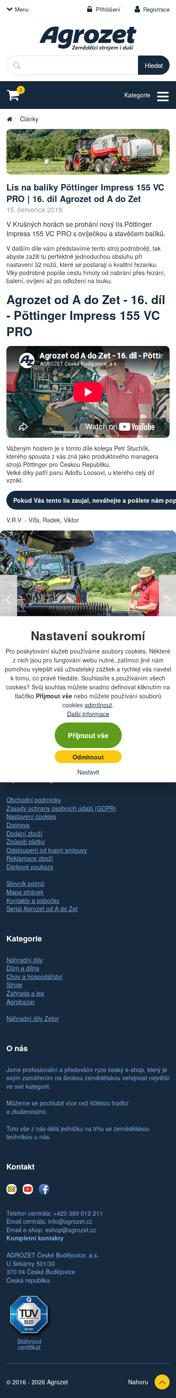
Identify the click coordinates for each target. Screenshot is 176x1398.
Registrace (156, 9)
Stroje (14, 984)
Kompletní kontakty (35, 1238)
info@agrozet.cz (70, 1221)
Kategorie (137, 95)
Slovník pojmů (25, 883)
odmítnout (98, 704)
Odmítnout (88, 756)
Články (29, 118)
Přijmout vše (88, 735)
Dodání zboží (24, 833)
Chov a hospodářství (34, 976)
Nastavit (88, 771)
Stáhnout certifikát (29, 1344)
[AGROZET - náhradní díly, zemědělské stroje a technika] (9, 118)
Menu (22, 9)
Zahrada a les (25, 993)
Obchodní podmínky (33, 799)
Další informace (88, 713)
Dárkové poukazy (29, 866)
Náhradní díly (24, 959)
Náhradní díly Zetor (32, 1018)
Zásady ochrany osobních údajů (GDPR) (61, 808)
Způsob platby (25, 841)
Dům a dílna (22, 968)
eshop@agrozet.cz (70, 1229)
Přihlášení (108, 9)
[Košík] (15, 95)
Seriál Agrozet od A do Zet (42, 908)
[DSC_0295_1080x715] (88, 152)
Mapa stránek (25, 892)
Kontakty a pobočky (32, 900)
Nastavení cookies (31, 816)
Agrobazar (20, 1001)
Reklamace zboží (29, 858)
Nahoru (138, 1381)
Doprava (17, 825)
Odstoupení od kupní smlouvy (46, 850)
